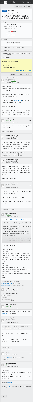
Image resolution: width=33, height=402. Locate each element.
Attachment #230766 (6, 283)
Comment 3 (8, 162)
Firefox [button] (13, 24)
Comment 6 (8, 308)
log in (9, 386)
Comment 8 (8, 366)
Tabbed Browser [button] (16, 26)
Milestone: (7, 44)
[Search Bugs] (23, 2)
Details (17, 70)
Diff (21, 70)
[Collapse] (30, 80)
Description (8, 82)
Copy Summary (19, 6)
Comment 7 (8, 322)
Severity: (8, 35)
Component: (7, 26)
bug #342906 (18, 100)
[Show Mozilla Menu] (5, 2)
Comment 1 (8, 122)
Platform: (7, 28)
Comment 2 (8, 138)
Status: (8, 42)
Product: (8, 24)
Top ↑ (3, 396)
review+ (6, 65)
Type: (9, 31)
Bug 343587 (11, 10)
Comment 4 (8, 187)
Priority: (8, 34)
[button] (28, 2)
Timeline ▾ (28, 74)
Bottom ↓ (14, 74)
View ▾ (29, 6)
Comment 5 (8, 216)
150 (2, 60)
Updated (8, 290)
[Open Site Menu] (2, 2)
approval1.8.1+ (11, 67)
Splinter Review (27, 70)
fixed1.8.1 (9, 382)
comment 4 (5, 313)
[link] (16, 232)
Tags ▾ (21, 74)
